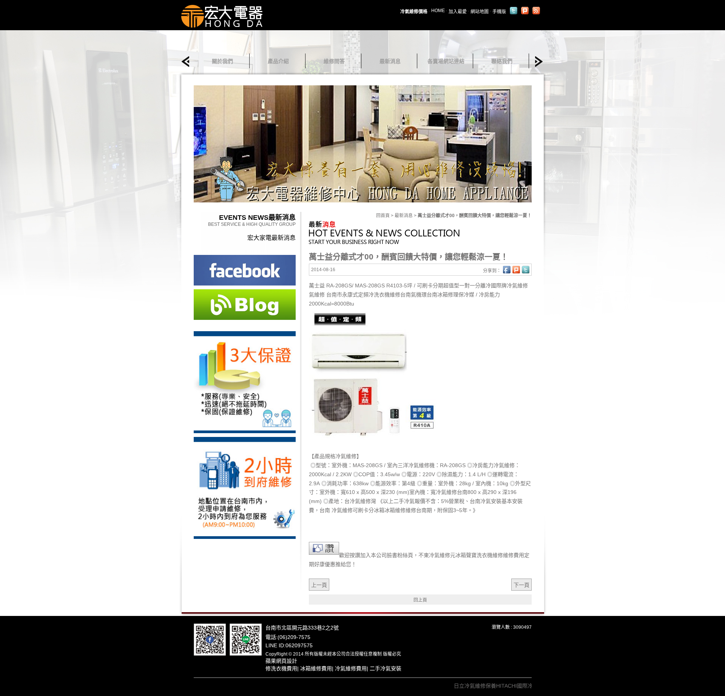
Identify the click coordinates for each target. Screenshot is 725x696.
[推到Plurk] (516, 269)
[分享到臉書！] (507, 269)
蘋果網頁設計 (281, 661)
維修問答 (334, 61)
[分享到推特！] (525, 269)
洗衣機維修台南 (392, 295)
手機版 (499, 11)
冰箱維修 (395, 510)
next (536, 61)
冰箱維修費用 (316, 668)
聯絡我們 (501, 61)
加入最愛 (458, 11)
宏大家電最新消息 (271, 238)
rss (536, 10)
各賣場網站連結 (445, 61)
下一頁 (521, 585)
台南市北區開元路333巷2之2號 (302, 628)
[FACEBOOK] (210, 639)
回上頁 (420, 600)
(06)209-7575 (294, 637)
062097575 (299, 645)
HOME (438, 10)
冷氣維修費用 (351, 668)
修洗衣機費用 (281, 668)
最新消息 (390, 61)
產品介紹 (278, 61)
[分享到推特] (513, 10)
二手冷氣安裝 (385, 668)
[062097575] (246, 639)
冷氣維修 (360, 501)
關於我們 (222, 61)
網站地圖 (479, 11)
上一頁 (319, 585)
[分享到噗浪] (525, 10)
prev (187, 61)
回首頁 (383, 215)
